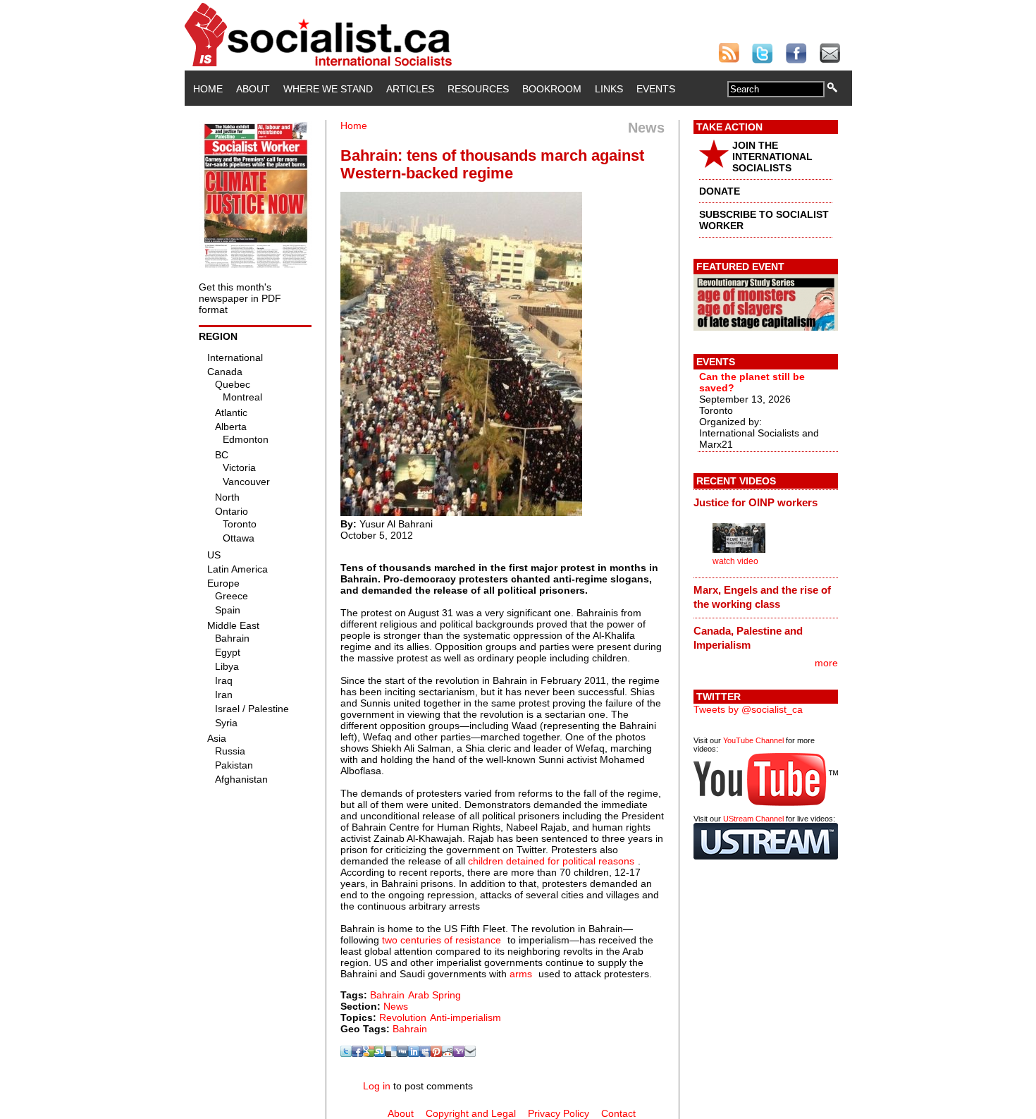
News (395, 1006)
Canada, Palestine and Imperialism (748, 638)
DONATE (719, 191)
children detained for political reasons (551, 861)
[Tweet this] (346, 1053)
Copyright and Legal (471, 1113)
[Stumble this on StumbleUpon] (380, 1053)
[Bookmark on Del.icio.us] (391, 1053)
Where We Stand (328, 88)
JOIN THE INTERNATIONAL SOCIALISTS (772, 156)
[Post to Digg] (402, 1053)
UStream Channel (753, 818)
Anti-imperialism (465, 1017)
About (253, 88)
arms (521, 973)
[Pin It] (436, 1053)
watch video (735, 561)
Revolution (402, 1017)
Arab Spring (434, 995)
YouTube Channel (753, 740)
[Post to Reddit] (447, 1053)
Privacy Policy (558, 1113)
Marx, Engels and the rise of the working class (762, 597)
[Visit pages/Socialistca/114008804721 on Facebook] (357, 1053)
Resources (478, 88)
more (826, 662)
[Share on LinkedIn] (413, 1053)
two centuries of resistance (441, 940)
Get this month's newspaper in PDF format (240, 298)
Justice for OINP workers (755, 502)
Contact (618, 1113)
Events (655, 88)
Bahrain (387, 995)
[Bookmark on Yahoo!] (458, 1053)
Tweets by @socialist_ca (748, 709)
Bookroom (551, 88)
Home (208, 88)
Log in (376, 1086)
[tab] (765, 502)
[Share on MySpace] (425, 1053)
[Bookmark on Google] (368, 1053)
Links (609, 88)
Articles (410, 88)
